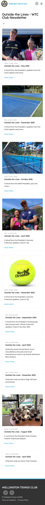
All (4, 24)
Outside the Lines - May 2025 (16, 66)
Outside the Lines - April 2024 (18, 345)
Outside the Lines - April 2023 (18, 457)
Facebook (5, 492)
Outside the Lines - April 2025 (17, 236)
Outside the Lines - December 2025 (19, 122)
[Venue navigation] (41, 3)
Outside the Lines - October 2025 (18, 179)
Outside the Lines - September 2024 (21, 317)
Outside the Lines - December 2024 (19, 292)
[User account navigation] (37, 3)
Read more (8, 78)
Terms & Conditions (9, 500)
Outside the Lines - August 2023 (18, 432)
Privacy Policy (23, 500)
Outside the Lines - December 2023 (20, 375)
